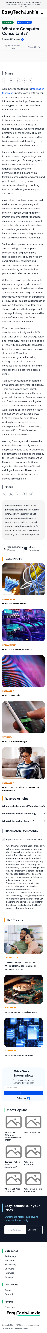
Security (7, 737)
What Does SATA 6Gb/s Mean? (22, 1012)
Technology (11, 957)
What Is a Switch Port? (15, 603)
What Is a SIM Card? (33, 1132)
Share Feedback (34, 548)
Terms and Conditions (22, 1329)
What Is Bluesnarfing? (14, 741)
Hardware (8, 691)
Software (10, 1050)
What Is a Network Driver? (17, 649)
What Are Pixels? (12, 695)
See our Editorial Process (15, 548)
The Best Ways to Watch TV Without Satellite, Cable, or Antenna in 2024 (20, 966)
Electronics (10, 1260)
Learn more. (24, 6)
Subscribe (24, 1093)
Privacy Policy (7, 1329)
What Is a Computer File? (18, 1055)
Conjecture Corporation (29, 1325)
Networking (9, 599)
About (8, 1290)
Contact (9, 1294)
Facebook (10, 1307)
